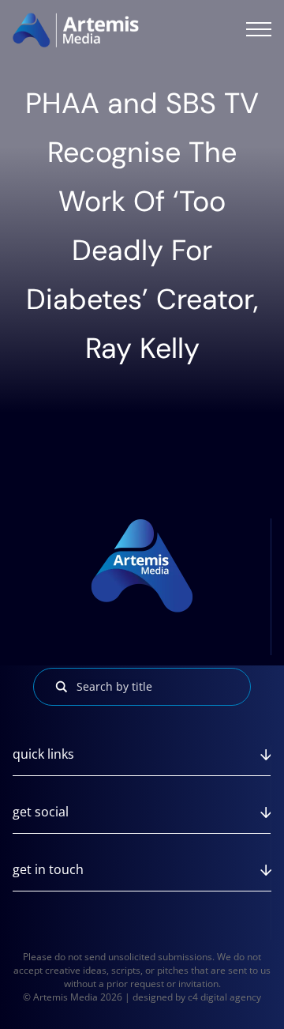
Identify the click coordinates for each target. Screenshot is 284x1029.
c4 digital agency (224, 997)
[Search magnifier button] (61, 687)
